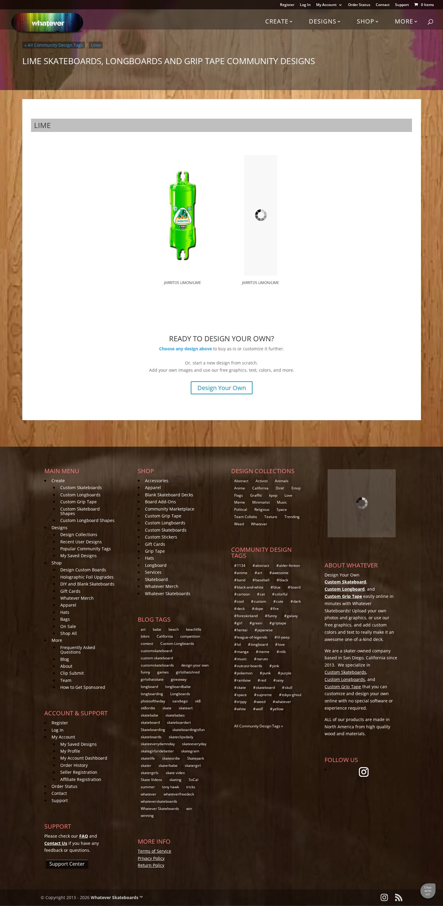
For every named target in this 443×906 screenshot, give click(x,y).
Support (402, 5)
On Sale (68, 626)
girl (239, 623)
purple (286, 673)
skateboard (150, 722)
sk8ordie (148, 708)
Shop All (68, 633)
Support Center (67, 864)
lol (239, 644)
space (242, 694)
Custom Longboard (345, 589)
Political (240, 509)
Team (65, 680)
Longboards (180, 693)
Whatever (259, 523)
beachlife (193, 629)
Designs (322, 21)
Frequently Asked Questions (77, 650)
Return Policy (151, 865)
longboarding (152, 693)
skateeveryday (194, 743)
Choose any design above (185, 348)
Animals (281, 480)
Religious (261, 509)
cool (240, 601)
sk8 (198, 701)
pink (275, 665)
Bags (65, 619)
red (263, 680)
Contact (383, 5)
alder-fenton (289, 565)
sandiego (180, 701)
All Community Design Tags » (258, 726)
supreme (264, 694)
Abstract (241, 480)
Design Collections (78, 534)
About (66, 666)
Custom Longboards (80, 495)
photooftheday (153, 701)
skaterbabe (168, 765)
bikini (145, 636)
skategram (190, 751)
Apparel (68, 605)
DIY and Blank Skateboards (87, 584)
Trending (292, 516)
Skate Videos (151, 779)
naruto (262, 658)
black (283, 580)
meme (264, 651)
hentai (242, 630)
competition (190, 636)
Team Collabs (245, 516)
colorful (281, 594)
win (189, 808)
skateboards (151, 736)
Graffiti (256, 495)
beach (173, 629)
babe (157, 629)
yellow (278, 708)
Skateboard (156, 579)
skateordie (171, 758)
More (404, 21)
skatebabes (175, 715)
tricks (190, 786)
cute (279, 601)
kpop (273, 495)
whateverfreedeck (179, 794)
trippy (242, 701)
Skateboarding (153, 729)
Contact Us (55, 843)
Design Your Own (221, 388)
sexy (280, 680)
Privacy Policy (151, 858)
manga (243, 651)
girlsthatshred (188, 672)
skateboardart (179, 722)
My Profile (70, 751)
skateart (186, 708)
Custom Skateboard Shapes (80, 511)
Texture (270, 516)
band (241, 580)
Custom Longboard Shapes (87, 520)
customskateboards (157, 665)
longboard (149, 686)
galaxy (292, 615)
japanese (265, 630)
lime (96, 45)
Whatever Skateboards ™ (117, 897)
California (165, 636)
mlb (282, 651)
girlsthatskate (152, 679)
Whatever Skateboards (167, 593)
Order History (74, 765)
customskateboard (156, 650)
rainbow (243, 680)
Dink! (280, 488)
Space (282, 509)
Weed (239, 523)
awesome (280, 572)
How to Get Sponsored (82, 687)
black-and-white (250, 587)
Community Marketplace (169, 509)
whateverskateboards (159, 801)
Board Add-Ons (160, 502)
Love (288, 495)
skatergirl (193, 765)
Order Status (359, 5)
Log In (305, 5)
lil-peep (283, 637)
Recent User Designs (81, 542)
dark (297, 601)
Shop (365, 21)
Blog (64, 659)
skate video (175, 772)
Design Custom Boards (83, 570)
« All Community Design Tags (53, 45)
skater (146, 765)
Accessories (156, 480)
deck (241, 608)
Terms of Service (154, 851)
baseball (262, 580)
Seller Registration (78, 772)
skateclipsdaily (181, 736)
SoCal (193, 779)
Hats (64, 612)
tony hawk (170, 786)
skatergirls (150, 772)
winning (147, 815)
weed (260, 701)
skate (166, 708)
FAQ (83, 836)
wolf (259, 708)
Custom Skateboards (81, 487)
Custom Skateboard (345, 582)
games (163, 672)
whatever (148, 794)
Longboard (156, 565)
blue (277, 587)
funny (145, 672)
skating (175, 779)
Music (282, 502)
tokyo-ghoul (291, 694)
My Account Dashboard (83, 758)
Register (287, 5)
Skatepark (195, 758)
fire (276, 608)
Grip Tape (155, 551)
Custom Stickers (161, 537)
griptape (279, 623)
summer (148, 786)
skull (288, 687)
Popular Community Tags (85, 548)
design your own (195, 665)
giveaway (179, 679)
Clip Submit (72, 673)
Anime (239, 488)
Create (276, 21)
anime (242, 572)
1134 (241, 565)
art (143, 629)
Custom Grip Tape (78, 502)
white (241, 708)
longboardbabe (178, 686)
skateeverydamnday (158, 743)
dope (259, 608)
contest (147, 643)
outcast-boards (249, 665)
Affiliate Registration (80, 779)
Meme (239, 502)
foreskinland (247, 615)
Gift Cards (70, 591)
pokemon (245, 673)
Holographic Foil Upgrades (87, 577)
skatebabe (149, 715)
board (295, 587)
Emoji (296, 488)
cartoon (243, 594)
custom (260, 601)
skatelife (148, 758)
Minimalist (261, 502)
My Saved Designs (78, 555)
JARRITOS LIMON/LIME (182, 282)
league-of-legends (252, 637)
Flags (238, 495)
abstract (262, 565)
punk (266, 673)
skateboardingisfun (188, 729)
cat (262, 594)
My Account (326, 5)
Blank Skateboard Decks (169, 495)
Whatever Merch (77, 598)
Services (153, 572)
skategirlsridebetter (157, 751)
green (257, 623)
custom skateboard (157, 658)
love (281, 644)
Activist (262, 480)
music (242, 658)
